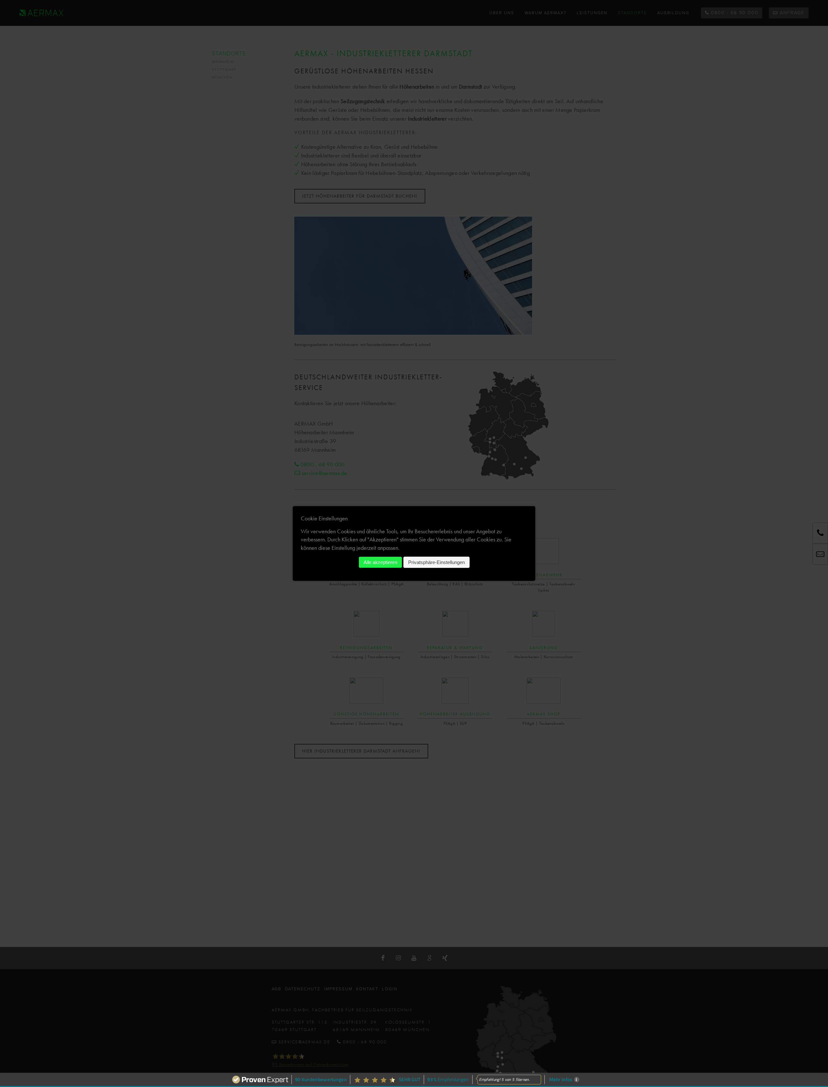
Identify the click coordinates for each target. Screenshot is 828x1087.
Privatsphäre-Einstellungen (436, 562)
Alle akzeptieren (380, 562)
